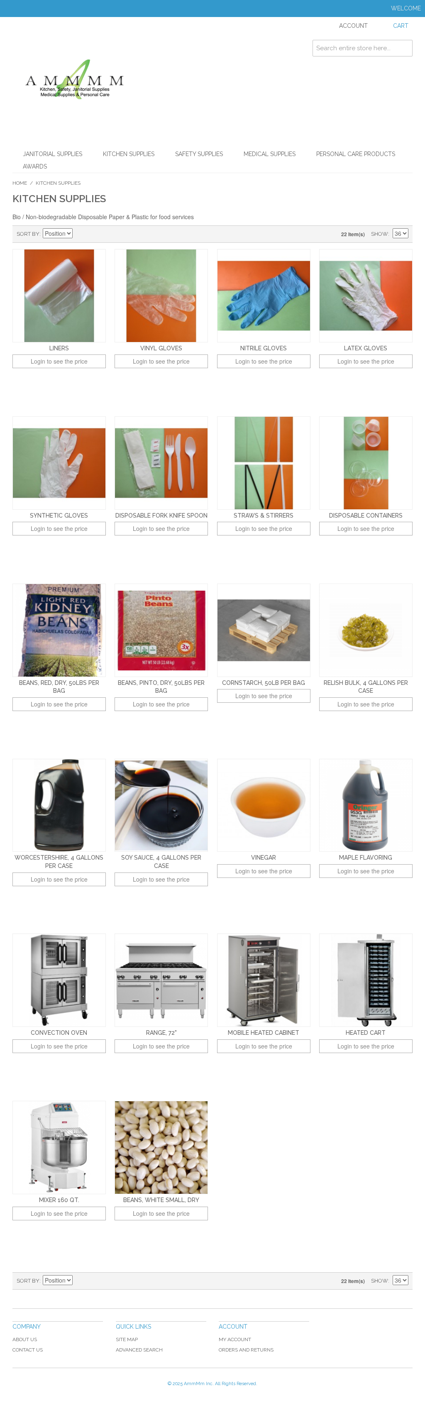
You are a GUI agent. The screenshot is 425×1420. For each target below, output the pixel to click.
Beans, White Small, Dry (161, 1200)
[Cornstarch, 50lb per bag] (263, 630)
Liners (59, 348)
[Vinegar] (263, 805)
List (109, 234)
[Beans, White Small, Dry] (161, 1147)
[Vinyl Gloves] (161, 295)
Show (379, 234)
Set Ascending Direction (80, 234)
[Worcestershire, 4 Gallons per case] (59, 805)
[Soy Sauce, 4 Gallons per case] (161, 805)
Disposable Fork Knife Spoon (161, 515)
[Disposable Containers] (366, 463)
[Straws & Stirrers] (263, 463)
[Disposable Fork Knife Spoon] (161, 463)
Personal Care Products (355, 154)
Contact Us (27, 1350)
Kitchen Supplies (128, 154)
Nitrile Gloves (263, 348)
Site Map (127, 1339)
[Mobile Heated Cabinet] (263, 980)
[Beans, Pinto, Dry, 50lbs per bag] (161, 630)
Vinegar (263, 857)
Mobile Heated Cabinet (263, 1032)
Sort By (28, 234)
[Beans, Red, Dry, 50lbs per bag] (59, 630)
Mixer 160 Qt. (59, 1200)
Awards (35, 166)
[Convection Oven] (59, 980)
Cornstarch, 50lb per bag (263, 682)
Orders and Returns (246, 1350)
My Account (235, 1339)
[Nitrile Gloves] (263, 295)
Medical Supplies (270, 154)
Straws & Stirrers (263, 515)
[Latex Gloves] (366, 295)
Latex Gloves (365, 348)
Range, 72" (161, 1032)
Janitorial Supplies (52, 154)
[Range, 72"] (161, 980)
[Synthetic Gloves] (59, 463)
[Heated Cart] (366, 980)
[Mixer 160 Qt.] (59, 1147)
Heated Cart (366, 1032)
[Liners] (59, 295)
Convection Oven (59, 1032)
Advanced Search (139, 1350)
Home (19, 183)
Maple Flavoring (365, 857)
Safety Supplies (199, 154)
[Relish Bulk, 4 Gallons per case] (366, 630)
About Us (24, 1339)
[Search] (404, 48)
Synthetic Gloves (59, 515)
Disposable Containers (366, 515)
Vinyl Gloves (161, 348)
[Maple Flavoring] (366, 805)
